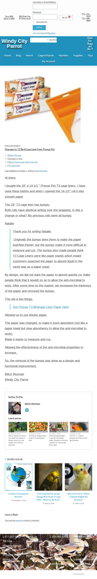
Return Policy (10, 559)
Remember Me (41, 22)
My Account (48, 61)
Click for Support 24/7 (90, 43)
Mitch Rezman (15, 155)
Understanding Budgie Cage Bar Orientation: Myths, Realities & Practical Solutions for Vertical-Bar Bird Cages (58, 440)
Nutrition (63, 55)
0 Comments (14, 165)
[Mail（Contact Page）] (27, 410)
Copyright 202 (81, 563)
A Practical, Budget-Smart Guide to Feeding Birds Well (37, 438)
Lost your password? (40, 33)
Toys (90, 55)
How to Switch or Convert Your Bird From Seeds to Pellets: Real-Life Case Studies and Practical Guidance (17, 440)
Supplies (78, 55)
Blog (18, 55)
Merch (29, 55)
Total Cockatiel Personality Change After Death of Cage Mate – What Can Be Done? (48, 496)
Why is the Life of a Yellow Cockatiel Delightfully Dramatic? (78, 496)
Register (51, 33)
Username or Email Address (44, 2)
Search (53, 40)
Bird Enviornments (62, 431)
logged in (19, 520)
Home (7, 55)
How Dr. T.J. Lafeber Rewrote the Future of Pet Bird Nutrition (78, 438)
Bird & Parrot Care (16, 162)
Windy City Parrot (14, 43)
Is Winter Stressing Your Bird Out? (18, 495)
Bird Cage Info (32, 162)
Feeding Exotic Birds (21, 431)
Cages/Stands (46, 55)
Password (37, 12)
